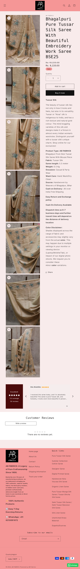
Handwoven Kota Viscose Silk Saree (59, 480)
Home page (33, 451)
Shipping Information (37, 472)
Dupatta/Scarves (59, 526)
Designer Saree (58, 469)
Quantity (49, 74)
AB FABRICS (16, 567)
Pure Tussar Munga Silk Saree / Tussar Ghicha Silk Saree (61, 494)
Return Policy (34, 467)
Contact (32, 462)
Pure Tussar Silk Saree (61, 456)
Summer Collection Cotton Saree (60, 462)
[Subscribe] (58, 539)
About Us (32, 457)
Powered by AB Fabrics (28, 567)
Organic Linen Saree (60, 487)
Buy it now (60, 93)
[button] (4, 5)
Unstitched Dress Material (59, 519)
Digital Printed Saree (60, 474)
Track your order (36, 477)
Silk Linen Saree (58, 513)
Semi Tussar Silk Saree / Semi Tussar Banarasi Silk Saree (62, 505)
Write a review (21, 423)
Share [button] (50, 272)
